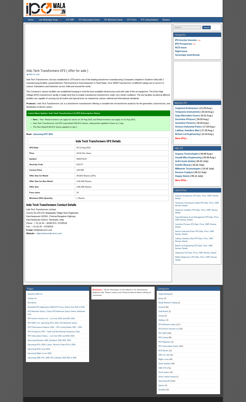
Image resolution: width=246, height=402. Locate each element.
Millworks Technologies (187, 168)
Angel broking (164, 294)
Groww (161, 316)
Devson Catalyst (184, 172)
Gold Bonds (163, 311)
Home (30, 19)
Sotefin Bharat (183, 165)
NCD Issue (181, 47)
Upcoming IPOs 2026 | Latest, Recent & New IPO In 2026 (51, 345)
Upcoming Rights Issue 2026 (39, 353)
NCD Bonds (163, 351)
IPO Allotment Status (113, 19)
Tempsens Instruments (187, 112)
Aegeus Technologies (187, 154)
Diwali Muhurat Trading (167, 303)
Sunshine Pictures (185, 119)
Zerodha (161, 390)
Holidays (162, 320)
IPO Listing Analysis (149, 19)
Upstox (161, 385)
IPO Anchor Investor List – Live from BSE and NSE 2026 (51, 318)
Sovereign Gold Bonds (187, 55)
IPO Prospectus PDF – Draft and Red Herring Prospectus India (54, 332)
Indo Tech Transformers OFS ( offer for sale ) (57, 71)
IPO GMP (70, 19)
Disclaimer (32, 303)
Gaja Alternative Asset (187, 115)
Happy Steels (182, 176)
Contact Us (32, 298)
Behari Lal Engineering (187, 134)
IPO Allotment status (167, 324)
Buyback (166, 19)
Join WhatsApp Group (48, 19)
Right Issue (181, 51)
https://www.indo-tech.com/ (49, 233)
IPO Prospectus (183, 44)
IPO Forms (132, 19)
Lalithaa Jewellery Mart (187, 130)
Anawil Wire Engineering (188, 157)
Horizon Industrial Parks (188, 126)
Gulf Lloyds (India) (185, 161)
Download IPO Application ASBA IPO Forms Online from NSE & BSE (56, 307)
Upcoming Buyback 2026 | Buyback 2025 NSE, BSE (49, 340)
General (161, 307)
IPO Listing (163, 337)
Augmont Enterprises (187, 108)
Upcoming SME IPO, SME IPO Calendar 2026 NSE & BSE (52, 358)
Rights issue (163, 359)
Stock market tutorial (167, 377)
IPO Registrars (164, 342)
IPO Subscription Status (89, 19)
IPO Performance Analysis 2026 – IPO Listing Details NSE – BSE (55, 327)
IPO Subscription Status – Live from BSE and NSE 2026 (51, 336)
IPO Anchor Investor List (168, 329)
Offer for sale (34, 74)
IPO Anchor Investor (186, 40)
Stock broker (163, 372)
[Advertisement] (98, 46)
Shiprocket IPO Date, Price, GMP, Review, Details (196, 253)
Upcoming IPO (164, 381)
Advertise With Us (35, 294)
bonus (160, 298)
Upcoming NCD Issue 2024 (39, 349)
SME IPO (162, 368)
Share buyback (164, 363)
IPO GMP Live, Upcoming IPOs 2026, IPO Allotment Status (52, 323)
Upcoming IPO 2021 (43, 134)
